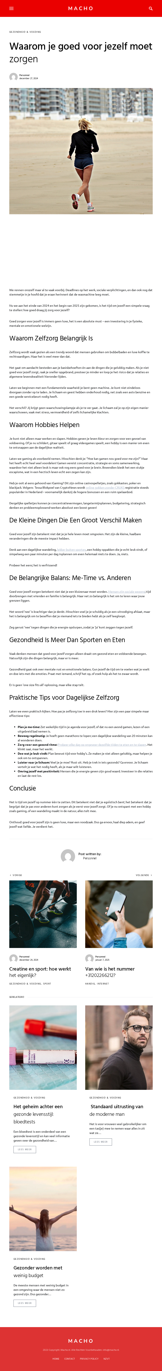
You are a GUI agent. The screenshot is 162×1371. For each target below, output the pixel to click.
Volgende (142, 875)
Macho (81, 8)
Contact (69, 1359)
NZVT (107, 1359)
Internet (103, 984)
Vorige (17, 875)
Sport (47, 984)
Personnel (24, 75)
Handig (90, 984)
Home (56, 1359)
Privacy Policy (89, 1359)
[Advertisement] (81, 245)
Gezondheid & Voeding (25, 32)
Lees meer (25, 1149)
